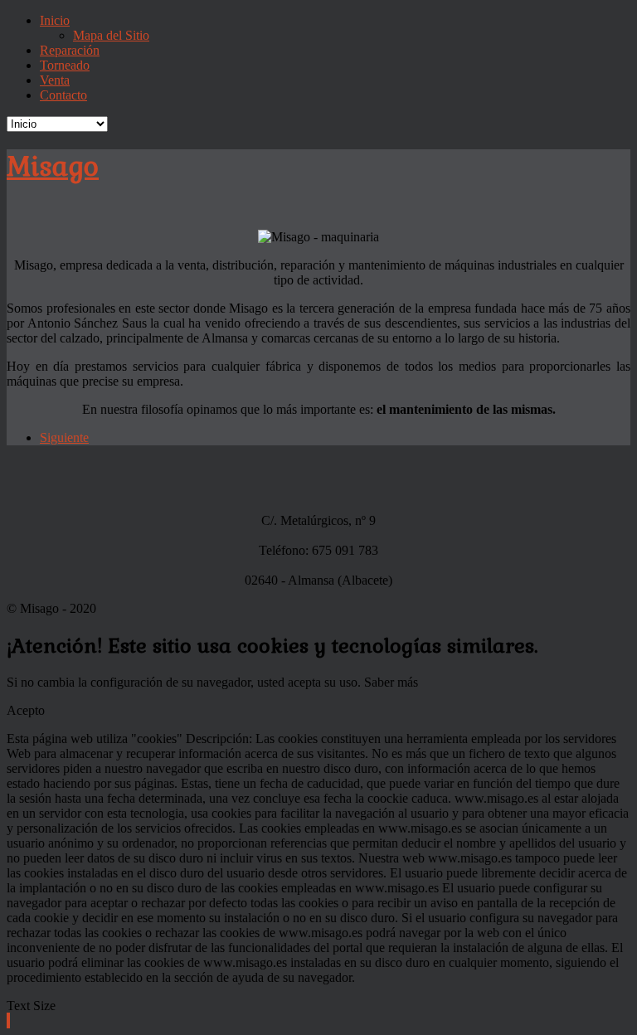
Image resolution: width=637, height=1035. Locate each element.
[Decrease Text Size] (7, 1020)
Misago (53, 166)
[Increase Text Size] (9, 1020)
